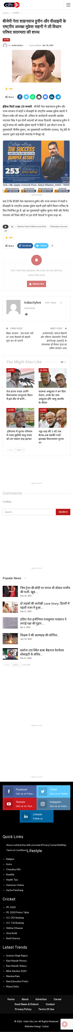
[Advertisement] (36, 471)
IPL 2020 (11, 907)
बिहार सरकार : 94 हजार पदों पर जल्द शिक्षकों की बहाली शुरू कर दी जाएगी (19, 337)
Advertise (41, 999)
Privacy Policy (23, 1009)
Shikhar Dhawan (14, 928)
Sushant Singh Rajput (17, 955)
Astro (9, 864)
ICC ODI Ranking (15, 917)
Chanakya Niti (13, 869)
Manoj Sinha (12, 986)
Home (11, 999)
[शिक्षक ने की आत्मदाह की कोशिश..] (10, 638)
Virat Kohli (11, 933)
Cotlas (45, 1026)
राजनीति (6, 40)
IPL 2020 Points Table (17, 912)
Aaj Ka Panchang (14, 890)
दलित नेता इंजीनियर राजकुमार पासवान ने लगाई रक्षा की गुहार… (43, 621)
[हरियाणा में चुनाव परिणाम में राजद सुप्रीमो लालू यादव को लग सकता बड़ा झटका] (20, 418)
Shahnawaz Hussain (59, 227)
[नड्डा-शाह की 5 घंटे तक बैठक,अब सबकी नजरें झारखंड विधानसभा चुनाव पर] (53, 418)
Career (58, 999)
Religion (10, 859)
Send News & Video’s (27, 1004)
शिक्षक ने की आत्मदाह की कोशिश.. (39, 635)
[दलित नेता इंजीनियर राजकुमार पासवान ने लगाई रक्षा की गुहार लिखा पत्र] (10, 623)
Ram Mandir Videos (16, 965)
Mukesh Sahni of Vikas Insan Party (31, 227)
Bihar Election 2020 (16, 971)
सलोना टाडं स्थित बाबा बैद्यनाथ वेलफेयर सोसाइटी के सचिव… (42, 652)
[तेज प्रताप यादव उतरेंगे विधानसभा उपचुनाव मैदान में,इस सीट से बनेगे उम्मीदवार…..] (20, 378)
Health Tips (12, 879)
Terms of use (46, 1009)
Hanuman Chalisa (15, 885)
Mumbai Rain (13, 976)
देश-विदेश (43, 370)
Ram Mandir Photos (16, 960)
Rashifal (10, 874)
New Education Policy (17, 981)
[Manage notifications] (65, 1024)
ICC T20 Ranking (15, 922)
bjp (12, 227)
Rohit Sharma (13, 938)
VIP (5, 231)
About (25, 999)
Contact (50, 1004)
